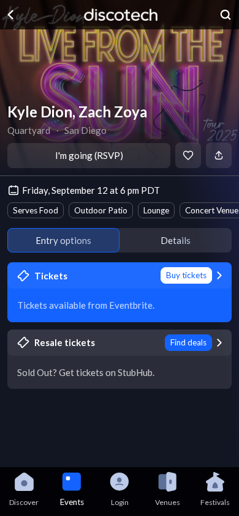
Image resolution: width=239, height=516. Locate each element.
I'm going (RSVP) (89, 155)
